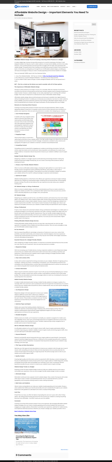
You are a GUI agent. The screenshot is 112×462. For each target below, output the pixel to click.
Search (93, 24)
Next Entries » (64, 449)
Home (38, 6)
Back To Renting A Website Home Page (25, 411)
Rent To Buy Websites (53, 6)
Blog (68, 6)
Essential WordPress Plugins (81, 32)
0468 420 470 (93, 6)
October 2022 (77, 54)
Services (43, 6)
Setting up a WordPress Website (82, 40)
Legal (73, 6)
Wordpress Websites (27, 18)
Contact (62, 6)
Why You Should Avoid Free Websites (53, 76)
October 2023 (77, 52)
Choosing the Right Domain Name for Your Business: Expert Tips (26, 437)
